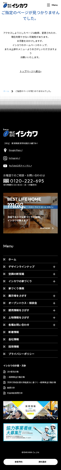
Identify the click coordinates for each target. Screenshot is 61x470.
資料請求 (42, 462)
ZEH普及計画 (13, 372)
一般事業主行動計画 (16, 377)
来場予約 (18, 462)
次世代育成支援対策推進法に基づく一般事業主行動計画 (31, 382)
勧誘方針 (11, 387)
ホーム (6, 91)
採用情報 (13, 346)
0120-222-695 (27, 180)
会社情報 (13, 339)
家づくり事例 (16, 288)
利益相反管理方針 (15, 393)
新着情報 (13, 332)
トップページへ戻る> (30, 71)
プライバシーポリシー (21, 353)
